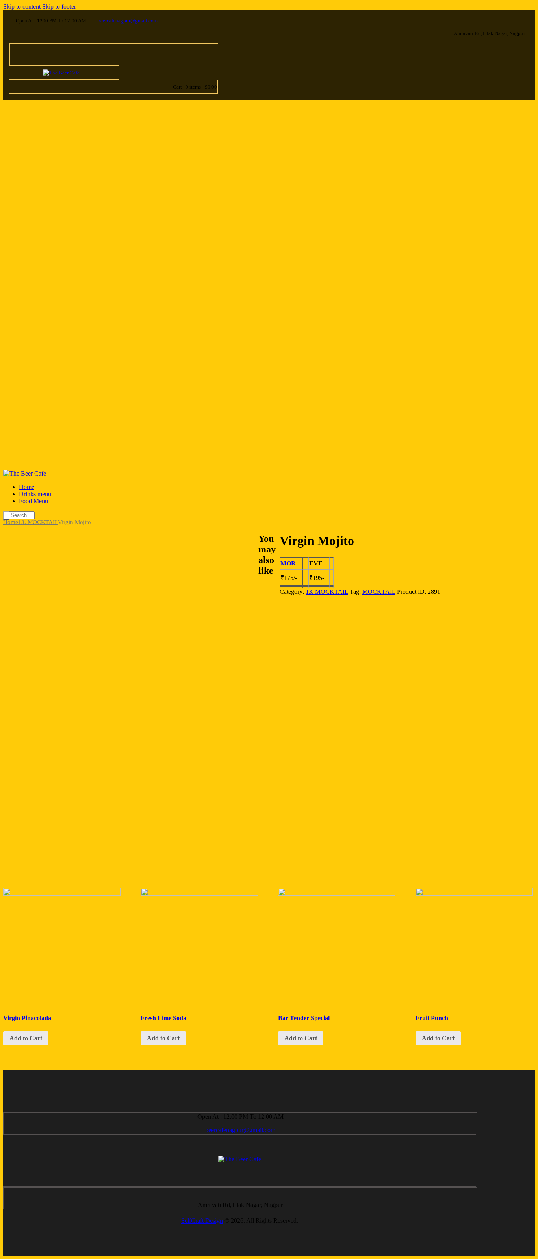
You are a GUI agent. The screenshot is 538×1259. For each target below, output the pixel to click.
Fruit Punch (432, 1018)
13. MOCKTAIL (38, 522)
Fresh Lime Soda (163, 1018)
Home (10, 522)
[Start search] (6, 515)
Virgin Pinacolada (27, 1018)
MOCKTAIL (378, 591)
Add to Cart (25, 1038)
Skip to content (22, 6)
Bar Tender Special (304, 1018)
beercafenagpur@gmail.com (240, 1130)
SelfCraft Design (202, 1220)
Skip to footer (59, 6)
